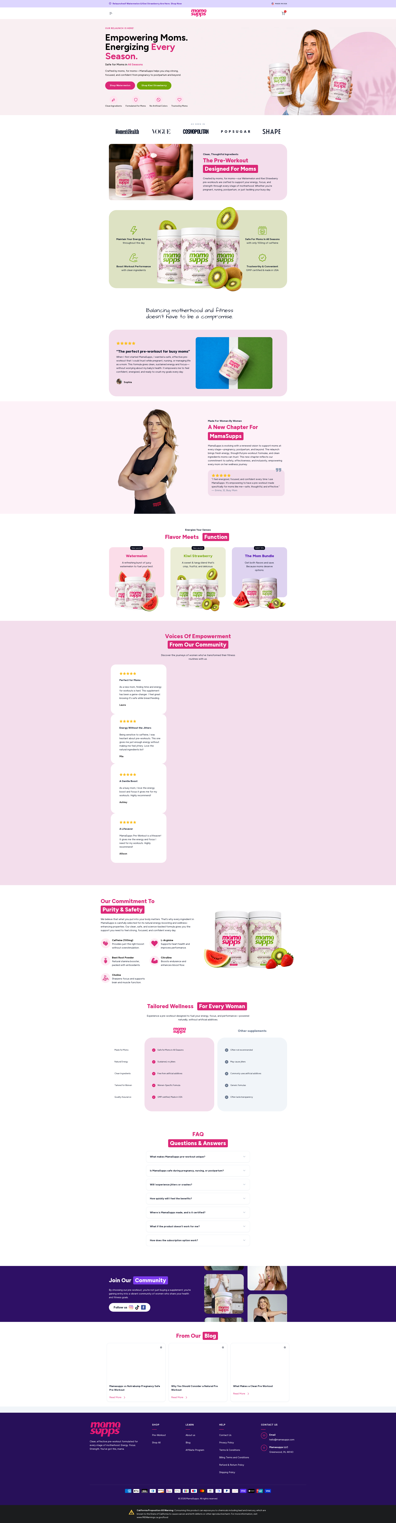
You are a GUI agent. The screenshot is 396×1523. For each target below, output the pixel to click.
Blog (188, 1442)
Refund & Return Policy (231, 1465)
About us (190, 1435)
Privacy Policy (226, 1442)
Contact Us (225, 1435)
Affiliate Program (195, 1450)
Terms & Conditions (229, 1450)
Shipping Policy (227, 1472)
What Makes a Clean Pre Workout (253, 1386)
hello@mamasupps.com (281, 1439)
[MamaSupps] (199, 13)
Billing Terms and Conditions (234, 1457)
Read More (115, 1397)
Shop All (156, 1442)
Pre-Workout (159, 1435)
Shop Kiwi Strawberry (154, 85)
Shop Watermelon (120, 85)
